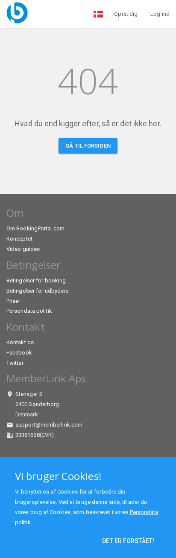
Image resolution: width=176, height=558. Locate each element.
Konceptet (19, 238)
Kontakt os (20, 342)
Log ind (160, 14)
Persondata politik (29, 311)
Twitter (14, 363)
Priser (13, 301)
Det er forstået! (128, 541)
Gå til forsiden (88, 145)
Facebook (19, 352)
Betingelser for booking (36, 280)
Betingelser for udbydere (37, 291)
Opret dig (126, 14)
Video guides (23, 249)
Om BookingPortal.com (35, 228)
